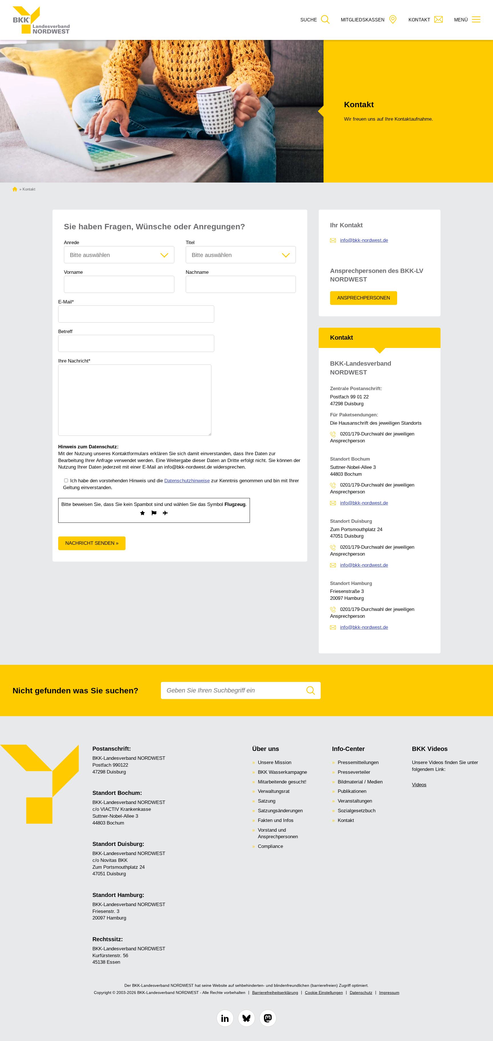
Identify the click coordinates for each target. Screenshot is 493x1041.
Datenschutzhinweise (187, 480)
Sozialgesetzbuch (356, 810)
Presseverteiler (354, 772)
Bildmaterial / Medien (360, 782)
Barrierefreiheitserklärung (275, 992)
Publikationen (352, 791)
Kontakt (346, 820)
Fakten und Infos (276, 820)
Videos (419, 784)
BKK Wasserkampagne (282, 772)
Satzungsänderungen (280, 810)
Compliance (270, 846)
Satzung (266, 801)
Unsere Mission (274, 762)
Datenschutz (361, 992)
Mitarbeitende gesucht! (282, 782)
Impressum (389, 992)
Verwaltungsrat (274, 791)
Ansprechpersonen (363, 298)
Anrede (71, 242)
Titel (190, 242)
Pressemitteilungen (358, 762)
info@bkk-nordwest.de (364, 240)
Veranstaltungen (355, 801)
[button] (315, 20)
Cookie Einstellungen (324, 992)
